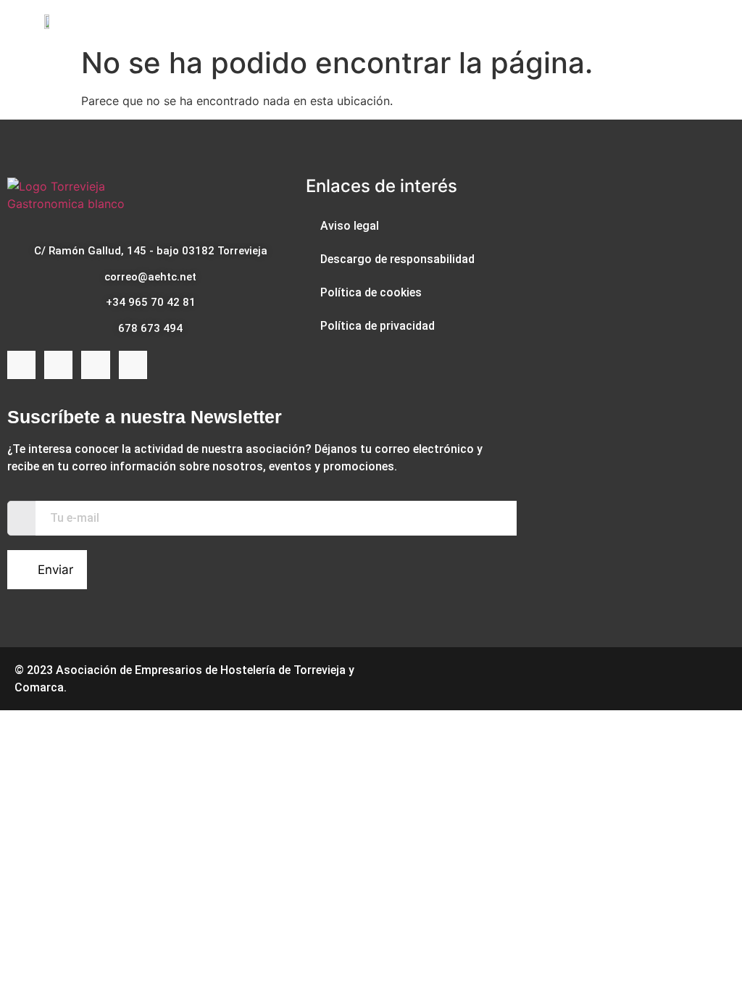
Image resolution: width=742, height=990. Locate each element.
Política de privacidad (377, 326)
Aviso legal (349, 226)
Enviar (55, 569)
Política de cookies (371, 292)
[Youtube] (95, 365)
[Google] (133, 365)
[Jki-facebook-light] (21, 365)
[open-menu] (696, 20)
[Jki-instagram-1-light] (58, 365)
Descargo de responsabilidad (397, 259)
